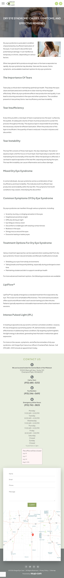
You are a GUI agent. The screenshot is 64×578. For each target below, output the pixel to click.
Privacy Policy (44, 570)
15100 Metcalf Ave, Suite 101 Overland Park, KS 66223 (32, 371)
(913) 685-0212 (32, 382)
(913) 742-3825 (32, 405)
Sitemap (53, 570)
